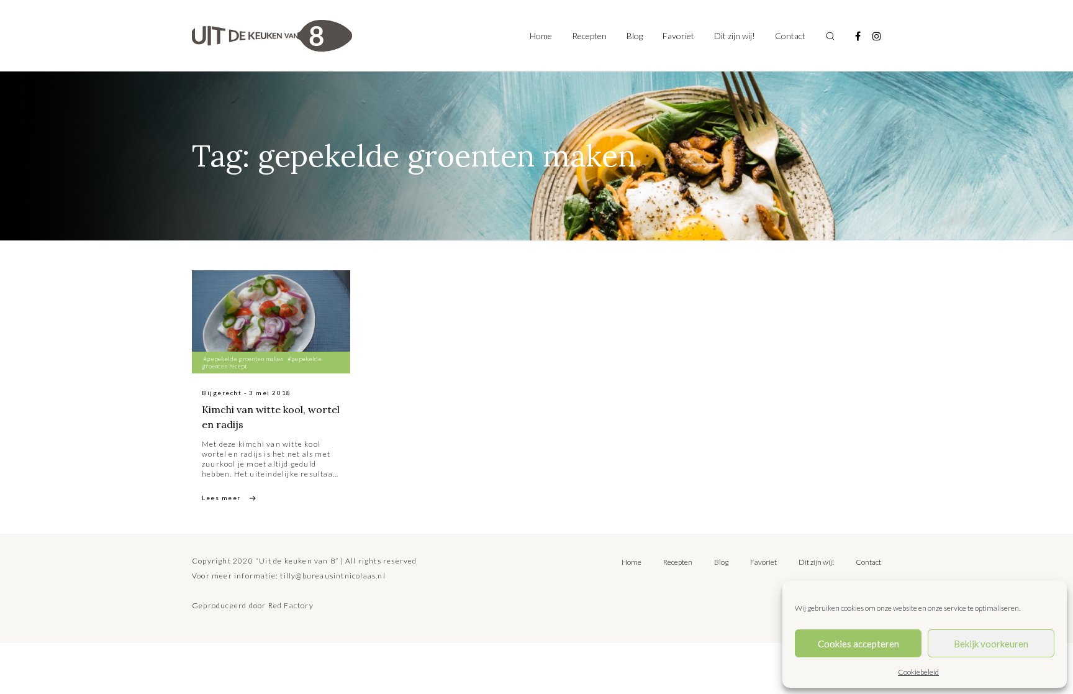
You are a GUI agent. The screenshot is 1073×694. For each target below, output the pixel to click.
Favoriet (678, 35)
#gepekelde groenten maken (243, 358)
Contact (790, 35)
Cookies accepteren (858, 643)
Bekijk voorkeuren (991, 643)
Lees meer (221, 497)
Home (541, 35)
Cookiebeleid (918, 672)
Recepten (589, 35)
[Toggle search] (830, 36)
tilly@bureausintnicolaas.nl (332, 575)
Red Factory (291, 605)
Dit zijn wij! (734, 35)
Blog (635, 35)
